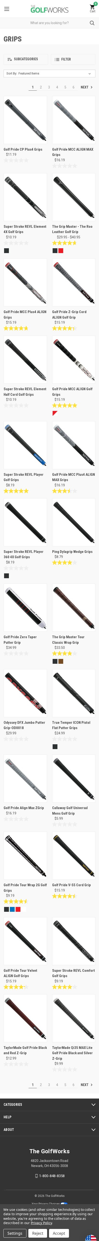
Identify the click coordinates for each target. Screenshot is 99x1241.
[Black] (6, 250)
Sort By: (11, 73)
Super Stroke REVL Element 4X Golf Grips (25, 229)
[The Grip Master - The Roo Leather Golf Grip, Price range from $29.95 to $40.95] (74, 197)
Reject (37, 1233)
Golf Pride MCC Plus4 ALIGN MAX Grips (73, 477)
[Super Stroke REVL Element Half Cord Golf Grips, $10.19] (25, 359)
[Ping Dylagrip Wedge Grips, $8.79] (74, 522)
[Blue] (12, 909)
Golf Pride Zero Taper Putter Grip (20, 640)
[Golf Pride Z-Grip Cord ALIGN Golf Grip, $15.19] (74, 282)
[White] (23, 909)
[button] (26, 59)
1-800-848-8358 (52, 1176)
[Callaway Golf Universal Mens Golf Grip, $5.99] (74, 778)
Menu (6, 9)
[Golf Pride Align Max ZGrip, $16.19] (25, 778)
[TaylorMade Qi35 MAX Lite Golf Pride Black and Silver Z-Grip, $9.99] (74, 1018)
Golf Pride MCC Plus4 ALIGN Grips (25, 315)
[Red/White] (55, 413)
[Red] (60, 250)
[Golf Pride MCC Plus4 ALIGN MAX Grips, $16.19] (74, 445)
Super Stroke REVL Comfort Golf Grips (73, 973)
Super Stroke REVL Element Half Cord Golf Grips (25, 392)
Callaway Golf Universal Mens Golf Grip (70, 811)
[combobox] (49, 23)
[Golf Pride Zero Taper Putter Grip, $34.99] (25, 607)
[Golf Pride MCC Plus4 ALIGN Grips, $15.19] (25, 282)
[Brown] (60, 661)
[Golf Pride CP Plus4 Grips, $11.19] (25, 120)
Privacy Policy (41, 1223)
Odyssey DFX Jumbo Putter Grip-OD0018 (24, 725)
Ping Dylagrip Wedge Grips (72, 552)
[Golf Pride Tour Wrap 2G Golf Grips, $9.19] (25, 855)
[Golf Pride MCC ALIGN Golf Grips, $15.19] (74, 359)
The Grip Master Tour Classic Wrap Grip (68, 640)
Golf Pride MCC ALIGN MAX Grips (72, 152)
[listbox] (55, 73)
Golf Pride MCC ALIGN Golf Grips (72, 392)
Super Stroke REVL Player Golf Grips (23, 477)
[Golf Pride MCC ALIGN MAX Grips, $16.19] (74, 120)
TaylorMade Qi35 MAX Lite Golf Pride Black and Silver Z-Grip (72, 1053)
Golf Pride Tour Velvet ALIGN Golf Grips (20, 973)
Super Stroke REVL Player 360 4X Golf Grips (23, 554)
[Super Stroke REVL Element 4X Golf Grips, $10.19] (25, 197)
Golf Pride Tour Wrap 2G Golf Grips (25, 888)
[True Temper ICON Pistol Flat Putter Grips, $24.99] (74, 693)
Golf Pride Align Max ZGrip (24, 808)
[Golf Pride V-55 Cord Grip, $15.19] (74, 855)
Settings (14, 1233)
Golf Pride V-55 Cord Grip (71, 885)
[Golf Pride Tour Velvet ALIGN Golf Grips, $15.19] (25, 941)
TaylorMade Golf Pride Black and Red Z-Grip (25, 1050)
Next (85, 87)
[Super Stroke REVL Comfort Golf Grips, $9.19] (74, 941)
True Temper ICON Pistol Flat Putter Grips (71, 725)
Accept (59, 1233)
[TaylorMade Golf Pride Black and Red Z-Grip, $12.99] (25, 1018)
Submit (92, 23)
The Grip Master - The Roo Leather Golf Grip (72, 229)
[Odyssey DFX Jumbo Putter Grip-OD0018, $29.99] (25, 693)
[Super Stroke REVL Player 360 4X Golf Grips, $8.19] (25, 522)
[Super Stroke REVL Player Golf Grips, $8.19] (25, 445)
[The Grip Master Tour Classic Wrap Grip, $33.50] (74, 607)
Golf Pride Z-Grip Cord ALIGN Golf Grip (69, 315)
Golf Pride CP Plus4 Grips (23, 149)
